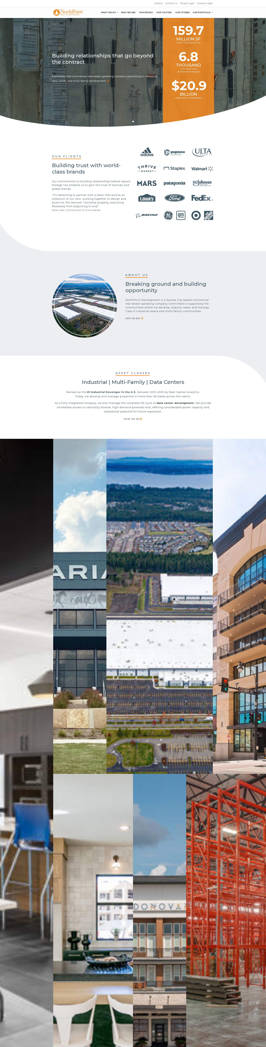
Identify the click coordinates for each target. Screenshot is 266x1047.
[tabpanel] (133, 74)
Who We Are (128, 12)
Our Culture (164, 12)
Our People (146, 12)
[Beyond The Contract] (68, 12)
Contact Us (171, 3)
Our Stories (182, 12)
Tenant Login (187, 3)
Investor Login (205, 3)
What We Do (108, 12)
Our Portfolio (202, 12)
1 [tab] (133, 121)
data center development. (176, 403)
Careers (158, 3)
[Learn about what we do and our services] (117, 12)
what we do (131, 418)
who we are (133, 318)
